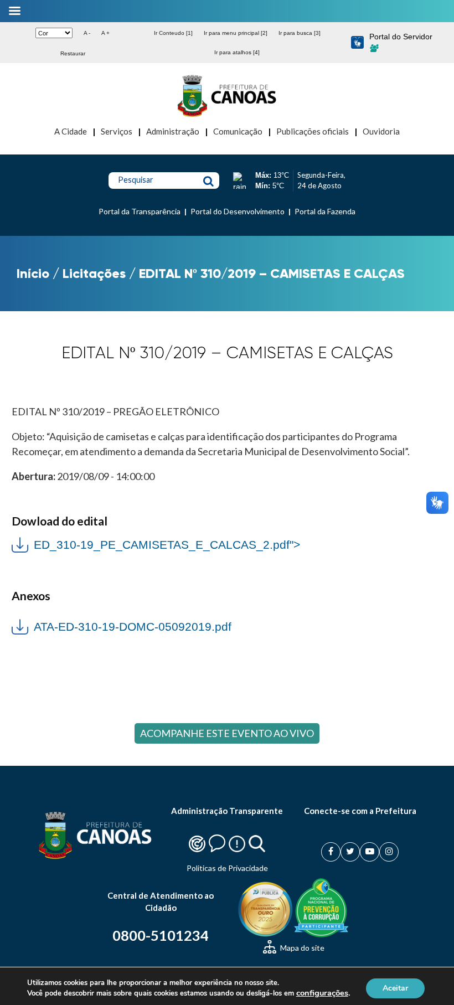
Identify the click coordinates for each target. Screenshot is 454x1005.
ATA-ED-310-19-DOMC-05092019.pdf (132, 626)
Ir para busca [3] (299, 33)
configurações (322, 993)
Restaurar (72, 53)
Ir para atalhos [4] (237, 52)
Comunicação (237, 131)
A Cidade (70, 131)
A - (87, 33)
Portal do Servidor (400, 36)
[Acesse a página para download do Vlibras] (357, 43)
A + (105, 33)
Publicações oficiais (312, 131)
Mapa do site (301, 947)
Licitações (94, 273)
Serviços (116, 131)
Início (33, 273)
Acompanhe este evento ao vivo (227, 733)
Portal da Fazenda (325, 211)
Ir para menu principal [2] (235, 33)
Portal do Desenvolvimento (237, 211)
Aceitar (395, 987)
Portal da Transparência (139, 211)
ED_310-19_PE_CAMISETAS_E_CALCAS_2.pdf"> (156, 543)
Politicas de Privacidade (227, 868)
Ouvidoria (381, 131)
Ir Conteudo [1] (173, 33)
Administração (172, 131)
